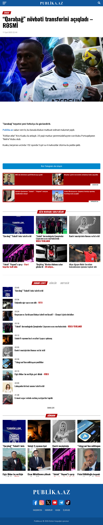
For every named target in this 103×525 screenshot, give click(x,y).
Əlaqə (57, 510)
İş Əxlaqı (66, 510)
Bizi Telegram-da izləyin (51, 166)
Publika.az (8, 130)
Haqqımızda (37, 510)
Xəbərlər (48, 510)
